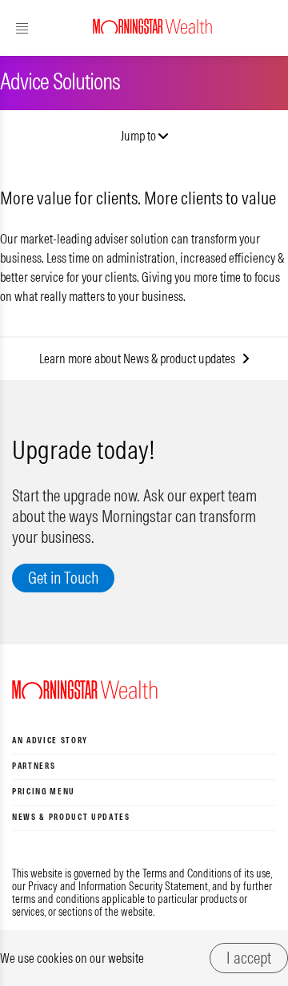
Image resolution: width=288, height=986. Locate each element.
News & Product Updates (71, 817)
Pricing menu (43, 791)
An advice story (50, 740)
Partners (33, 766)
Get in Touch (63, 578)
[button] (54, 28)
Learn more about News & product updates (140, 358)
